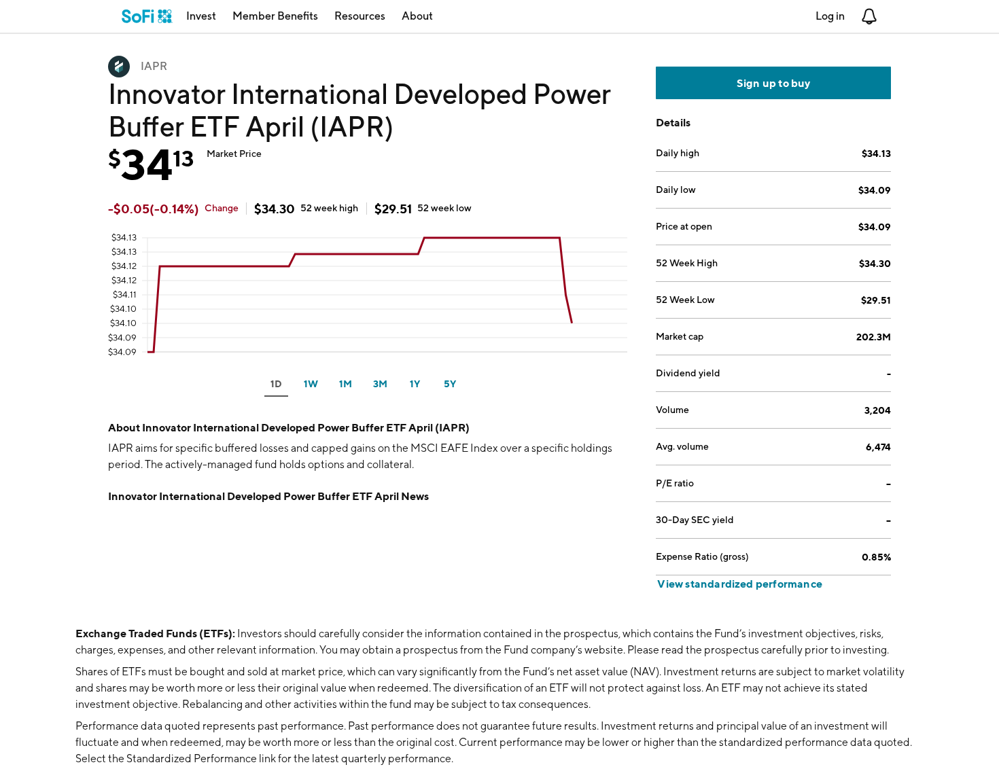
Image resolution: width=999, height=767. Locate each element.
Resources (359, 16)
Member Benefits (275, 16)
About (417, 16)
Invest (201, 16)
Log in (830, 16)
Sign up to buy (774, 83)
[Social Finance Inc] (147, 16)
